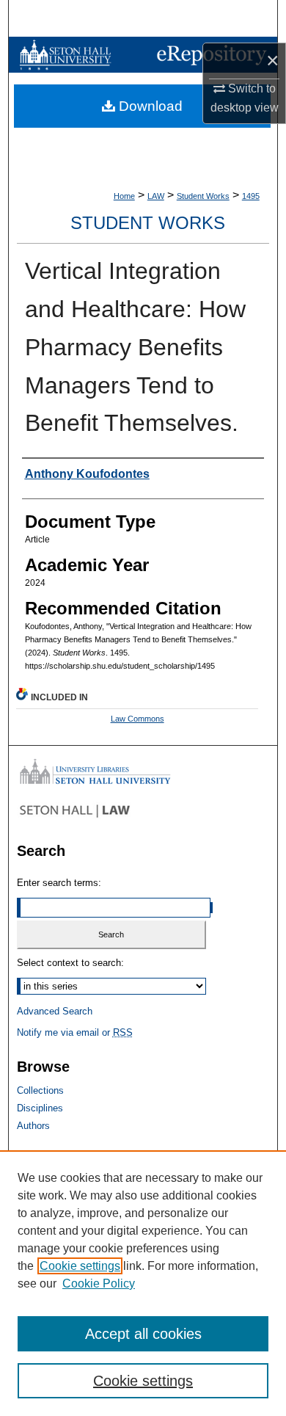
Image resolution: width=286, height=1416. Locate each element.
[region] (143, 1283)
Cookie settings (80, 1266)
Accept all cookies (143, 1334)
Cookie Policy (98, 1283)
